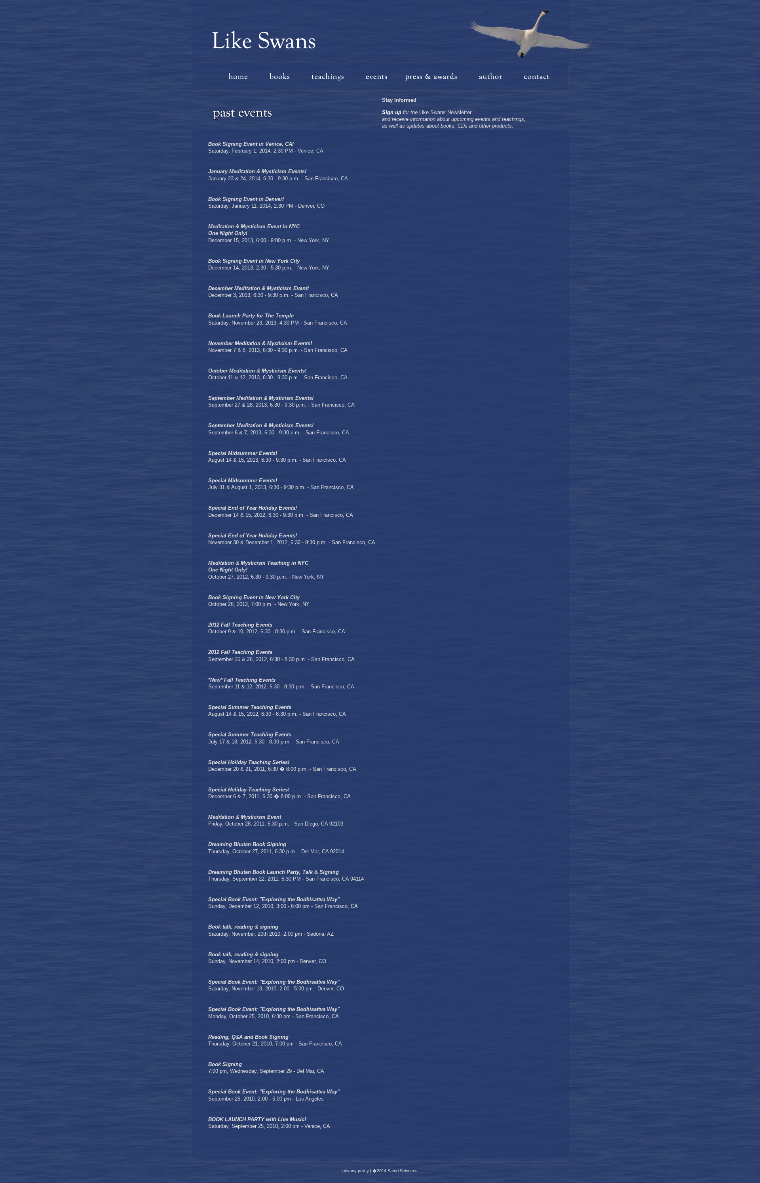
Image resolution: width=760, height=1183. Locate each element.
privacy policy (355, 1170)
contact (533, 76)
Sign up (391, 112)
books (284, 76)
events (380, 76)
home (244, 76)
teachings (334, 76)
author (493, 76)
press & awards (434, 76)
